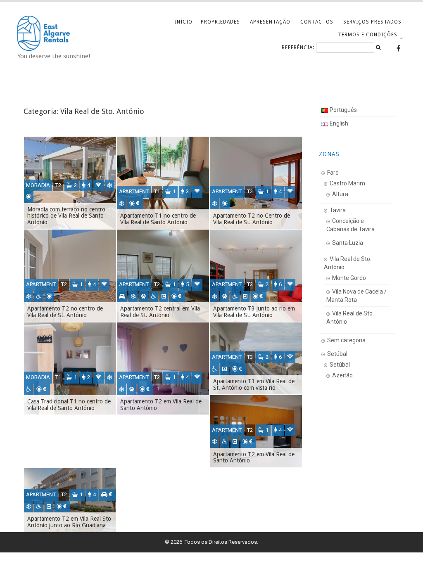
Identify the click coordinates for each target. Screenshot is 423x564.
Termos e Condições (367, 35)
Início (183, 22)
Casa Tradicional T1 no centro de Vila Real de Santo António (69, 404)
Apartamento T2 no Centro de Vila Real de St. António (251, 218)
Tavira (338, 210)
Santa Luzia (347, 242)
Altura (340, 194)
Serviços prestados (372, 22)
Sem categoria (346, 340)
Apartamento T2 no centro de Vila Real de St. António (65, 311)
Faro (333, 172)
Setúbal (337, 354)
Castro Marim (347, 183)
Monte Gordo (349, 278)
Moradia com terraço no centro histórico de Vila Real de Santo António (66, 215)
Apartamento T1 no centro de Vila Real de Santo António (158, 218)
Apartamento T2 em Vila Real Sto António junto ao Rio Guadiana (69, 521)
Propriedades (220, 22)
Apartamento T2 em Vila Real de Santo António (161, 404)
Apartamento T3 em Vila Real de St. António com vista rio (254, 384)
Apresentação (270, 22)
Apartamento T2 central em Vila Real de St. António (160, 311)
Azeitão (342, 375)
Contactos (316, 22)
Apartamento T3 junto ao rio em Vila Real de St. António (254, 311)
